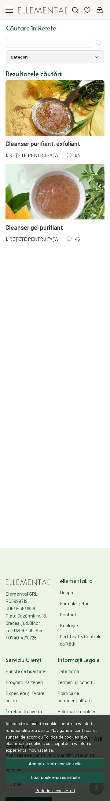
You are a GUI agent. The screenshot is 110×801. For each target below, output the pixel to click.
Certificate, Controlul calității (81, 639)
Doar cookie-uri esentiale (55, 777)
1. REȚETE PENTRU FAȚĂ (32, 155)
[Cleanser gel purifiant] (55, 191)
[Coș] (100, 9)
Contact (68, 614)
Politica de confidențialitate (74, 696)
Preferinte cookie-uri (55, 790)
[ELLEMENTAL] (43, 9)
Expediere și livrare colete (25, 696)
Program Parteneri (24, 682)
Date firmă (68, 671)
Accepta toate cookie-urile (55, 763)
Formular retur (74, 603)
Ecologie (69, 625)
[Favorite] (87, 9)
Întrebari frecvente (24, 711)
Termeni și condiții (76, 682)
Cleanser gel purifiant (34, 227)
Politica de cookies (61, 736)
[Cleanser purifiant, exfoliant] (55, 108)
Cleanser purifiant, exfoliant (43, 143)
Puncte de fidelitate (26, 671)
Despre (67, 592)
